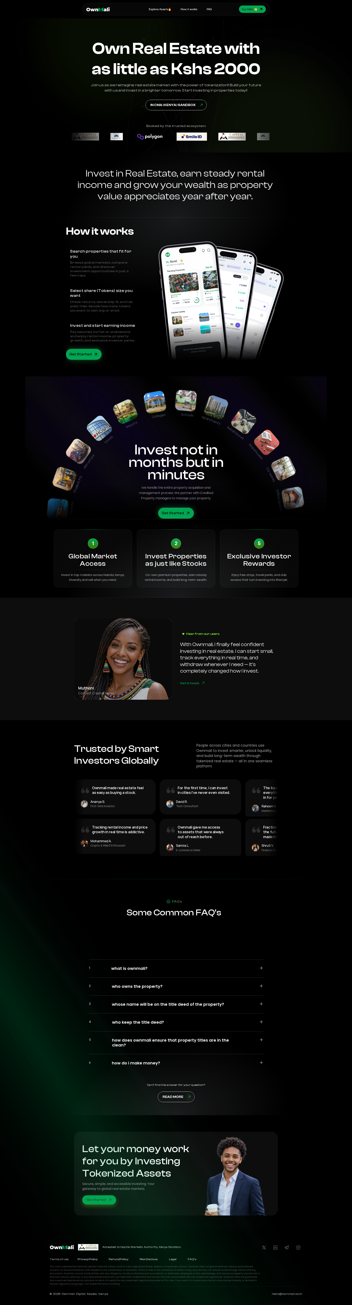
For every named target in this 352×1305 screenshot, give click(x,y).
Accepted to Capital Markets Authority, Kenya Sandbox (142, 1247)
